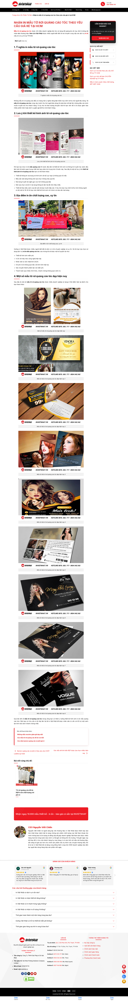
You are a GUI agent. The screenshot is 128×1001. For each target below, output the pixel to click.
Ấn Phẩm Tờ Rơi (26, 15)
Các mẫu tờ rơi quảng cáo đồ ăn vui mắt (30, 737)
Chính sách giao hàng (91, 952)
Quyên (80, 999)
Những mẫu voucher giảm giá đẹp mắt (30, 734)
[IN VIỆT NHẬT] (22, 4)
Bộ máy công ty (89, 943)
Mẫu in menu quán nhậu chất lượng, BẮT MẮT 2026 (102, 83)
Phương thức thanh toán (92, 958)
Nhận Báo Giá (103, 38)
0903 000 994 (58, 961)
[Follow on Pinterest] (31, 973)
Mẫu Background (96, 10)
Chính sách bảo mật (91, 949)
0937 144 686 (58, 965)
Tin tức (87, 10)
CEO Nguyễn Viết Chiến (40, 827)
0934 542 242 (58, 958)
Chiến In (16, 999)
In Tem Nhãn (45, 10)
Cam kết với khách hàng (92, 946)
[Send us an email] (28, 973)
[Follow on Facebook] (22, 973)
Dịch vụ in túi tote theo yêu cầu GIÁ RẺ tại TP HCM (102, 72)
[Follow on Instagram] (25, 973)
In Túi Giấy (26, 10)
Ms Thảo (48, 999)
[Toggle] (113, 893)
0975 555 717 (58, 954)
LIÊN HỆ (47, 4)
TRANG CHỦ (38, 4)
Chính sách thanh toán (91, 955)
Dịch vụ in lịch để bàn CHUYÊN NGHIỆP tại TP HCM (100, 78)
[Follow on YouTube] (35, 973)
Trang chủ (15, 15)
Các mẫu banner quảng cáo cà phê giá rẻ (30, 741)
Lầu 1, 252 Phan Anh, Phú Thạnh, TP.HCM (67, 942)
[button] (115, 875)
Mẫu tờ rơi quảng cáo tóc (23, 31)
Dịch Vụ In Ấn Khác (56, 10)
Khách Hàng (79, 10)
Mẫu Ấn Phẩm (68, 10)
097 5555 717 (111, 4)
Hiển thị (24, 41)
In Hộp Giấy (34, 10)
